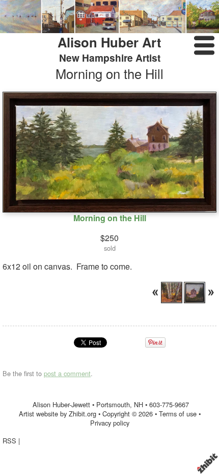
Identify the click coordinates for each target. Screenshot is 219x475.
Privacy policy (109, 423)
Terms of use (178, 413)
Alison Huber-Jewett (61, 404)
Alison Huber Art (109, 42)
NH (138, 404)
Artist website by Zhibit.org (57, 413)
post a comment (67, 373)
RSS (9, 440)
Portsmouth (113, 404)
